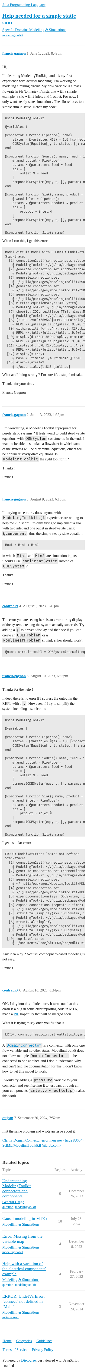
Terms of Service (15, 1350)
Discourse (28, 1360)
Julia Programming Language (23, 5)
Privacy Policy (42, 1350)
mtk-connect (10, 1317)
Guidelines (44, 1341)
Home (7, 1341)
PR (16, 1014)
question (7, 1207)
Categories (24, 1341)
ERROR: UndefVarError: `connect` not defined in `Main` (23, 1301)
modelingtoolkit (12, 35)
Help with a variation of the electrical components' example (24, 1268)
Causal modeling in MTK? (24, 1218)
